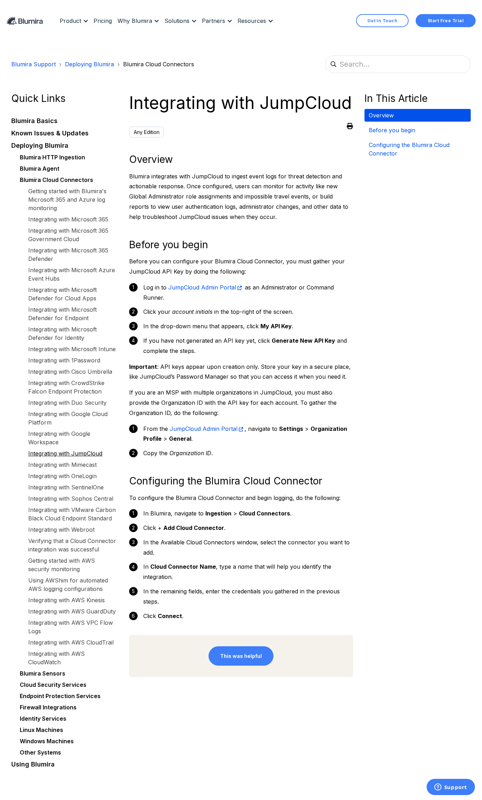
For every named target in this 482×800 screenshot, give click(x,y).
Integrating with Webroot (61, 529)
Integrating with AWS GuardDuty (72, 611)
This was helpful (241, 656)
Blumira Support (33, 64)
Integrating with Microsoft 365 (68, 219)
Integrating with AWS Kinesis (66, 600)
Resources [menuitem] (251, 20)
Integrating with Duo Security (67, 402)
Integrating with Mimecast (62, 464)
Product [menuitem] (70, 20)
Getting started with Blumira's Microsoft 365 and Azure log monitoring (67, 200)
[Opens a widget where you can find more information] (450, 787)
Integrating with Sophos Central (70, 498)
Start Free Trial (446, 20)
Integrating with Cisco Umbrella (70, 371)
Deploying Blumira (89, 64)
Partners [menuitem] (213, 20)
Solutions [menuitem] (176, 20)
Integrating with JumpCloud (65, 453)
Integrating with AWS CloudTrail (71, 642)
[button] (64, 121)
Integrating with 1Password (64, 360)
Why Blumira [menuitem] (135, 20)
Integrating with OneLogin (62, 476)
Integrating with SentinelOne (66, 487)
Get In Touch (382, 20)
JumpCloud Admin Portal (202, 287)
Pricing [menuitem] (103, 20)
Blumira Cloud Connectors (158, 64)
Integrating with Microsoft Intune (72, 349)
